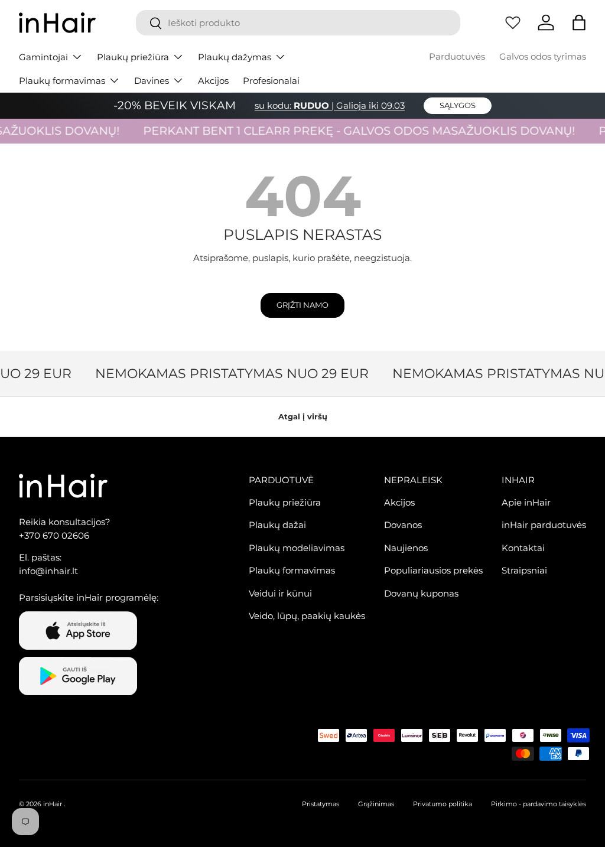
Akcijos (213, 80)
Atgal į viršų (302, 416)
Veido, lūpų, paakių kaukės (307, 615)
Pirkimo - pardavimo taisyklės (538, 804)
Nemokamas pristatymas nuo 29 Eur (228, 373)
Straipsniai (524, 570)
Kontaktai (523, 547)
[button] (579, 22)
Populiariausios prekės (433, 570)
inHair (52, 804)
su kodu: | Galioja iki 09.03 (330, 105)
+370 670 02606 (54, 535)
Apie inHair (526, 502)
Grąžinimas (376, 804)
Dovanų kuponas (421, 593)
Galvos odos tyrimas (542, 56)
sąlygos (458, 105)
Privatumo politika (442, 804)
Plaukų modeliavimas (296, 547)
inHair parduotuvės (544, 524)
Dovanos (403, 524)
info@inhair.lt (48, 570)
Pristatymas (320, 804)
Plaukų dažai (277, 524)
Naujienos (406, 547)
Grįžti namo (302, 305)
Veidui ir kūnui (280, 593)
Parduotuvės (457, 56)
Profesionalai (271, 80)
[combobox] (298, 22)
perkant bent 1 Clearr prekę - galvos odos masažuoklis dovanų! (353, 131)
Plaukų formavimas (292, 570)
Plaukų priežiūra (285, 502)
